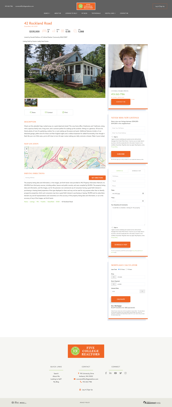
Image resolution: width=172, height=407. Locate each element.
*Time (112, 197)
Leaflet (89, 167)
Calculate (121, 299)
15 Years (129, 269)
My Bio (133, 99)
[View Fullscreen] (26, 155)
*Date (112, 190)
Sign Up (162, 6)
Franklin (43, 202)
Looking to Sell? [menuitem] (71, 13)
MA (38, 202)
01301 (58, 202)
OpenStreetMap (96, 167)
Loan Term (114, 269)
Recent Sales (121, 97)
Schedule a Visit (136, 171)
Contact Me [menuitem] (124, 13)
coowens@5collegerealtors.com (24, 6)
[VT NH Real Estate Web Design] (151, 402)
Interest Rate (115, 288)
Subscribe (121, 154)
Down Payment (115, 281)
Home (26, 202)
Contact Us (119, 171)
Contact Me (120, 102)
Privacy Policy (114, 147)
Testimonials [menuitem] (96, 13)
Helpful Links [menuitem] (109, 13)
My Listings (114, 97)
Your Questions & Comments (119, 205)
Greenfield (51, 202)
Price (112, 274)
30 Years (122, 269)
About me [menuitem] (57, 13)
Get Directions (97, 178)
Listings (32, 202)
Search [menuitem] (46, 13)
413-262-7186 (9, 6)
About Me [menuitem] (56, 376)
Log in (157, 6)
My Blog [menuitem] (84, 13)
